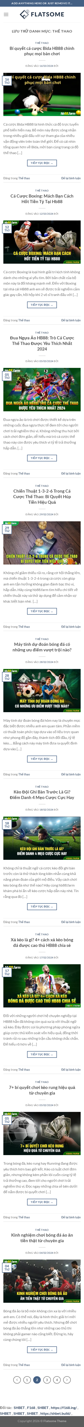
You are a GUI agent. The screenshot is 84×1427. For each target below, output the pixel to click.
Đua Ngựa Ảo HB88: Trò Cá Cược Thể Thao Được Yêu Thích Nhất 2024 (42, 343)
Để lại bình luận (71, 178)
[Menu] (6, 14)
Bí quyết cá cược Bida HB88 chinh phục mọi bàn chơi (42, 51)
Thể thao (42, 42)
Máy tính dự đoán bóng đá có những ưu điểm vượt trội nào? (42, 647)
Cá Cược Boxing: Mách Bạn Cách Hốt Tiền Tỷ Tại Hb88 (42, 198)
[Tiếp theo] (67, 1380)
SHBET (43, 1407)
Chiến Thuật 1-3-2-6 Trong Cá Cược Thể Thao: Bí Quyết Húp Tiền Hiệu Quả (42, 496)
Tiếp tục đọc (42, 163)
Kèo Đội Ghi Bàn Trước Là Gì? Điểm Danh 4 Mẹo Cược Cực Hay (42, 794)
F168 (31, 1407)
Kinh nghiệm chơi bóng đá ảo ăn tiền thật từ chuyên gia (42, 1237)
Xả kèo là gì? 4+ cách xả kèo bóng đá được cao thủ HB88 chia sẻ (42, 942)
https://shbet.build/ (55, 1413)
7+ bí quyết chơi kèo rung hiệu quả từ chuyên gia (42, 1090)
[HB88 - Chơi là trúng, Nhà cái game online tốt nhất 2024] (42, 14)
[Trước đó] (17, 1380)
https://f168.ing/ (64, 1407)
